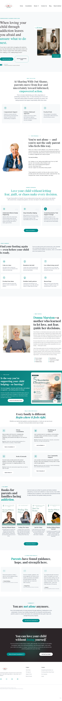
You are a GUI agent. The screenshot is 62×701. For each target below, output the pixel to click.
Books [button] (36, 6)
